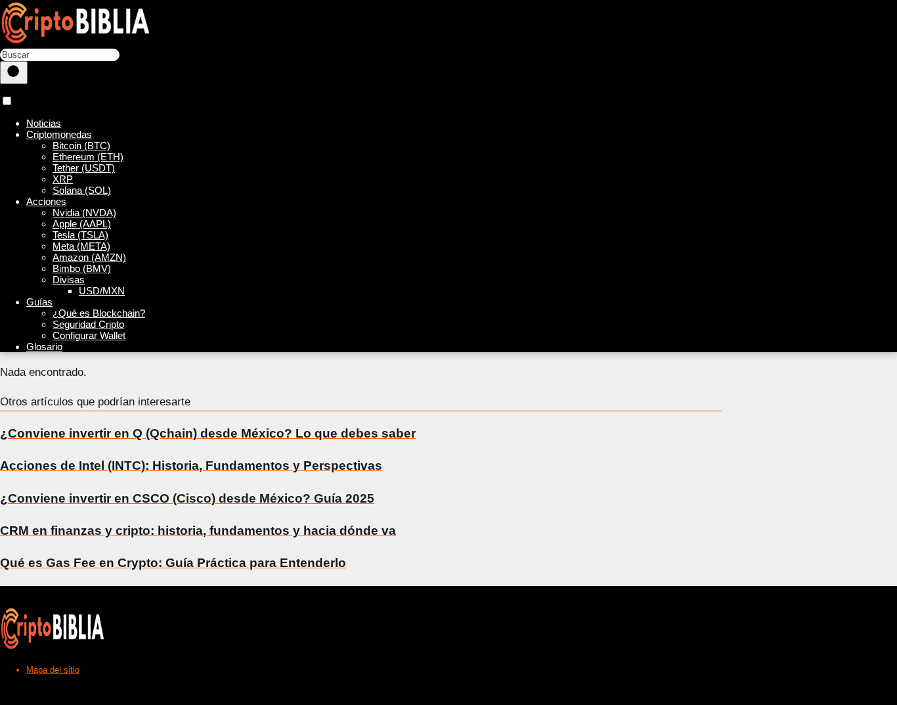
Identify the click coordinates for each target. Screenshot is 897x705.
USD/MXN (102, 290)
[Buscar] (14, 72)
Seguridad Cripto (88, 324)
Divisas (69, 279)
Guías (39, 301)
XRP (63, 179)
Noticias (43, 123)
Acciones (46, 201)
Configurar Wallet (89, 335)
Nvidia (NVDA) (84, 212)
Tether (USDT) (84, 167)
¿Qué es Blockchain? (99, 313)
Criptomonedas (59, 134)
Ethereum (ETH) (88, 156)
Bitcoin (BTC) (81, 145)
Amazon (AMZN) (89, 257)
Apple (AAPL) (82, 223)
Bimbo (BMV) (82, 268)
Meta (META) (81, 246)
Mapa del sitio (52, 670)
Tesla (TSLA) (80, 234)
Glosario (44, 346)
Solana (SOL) (82, 190)
